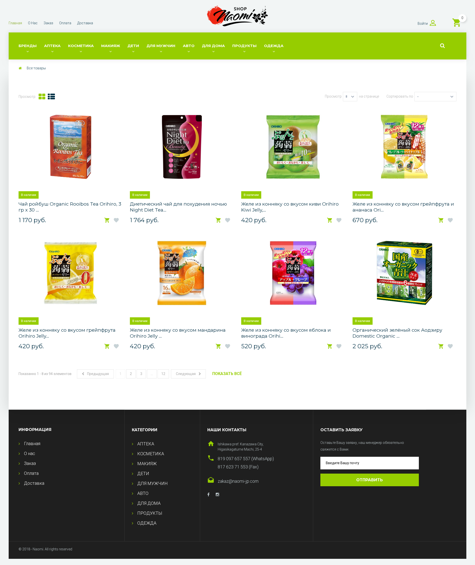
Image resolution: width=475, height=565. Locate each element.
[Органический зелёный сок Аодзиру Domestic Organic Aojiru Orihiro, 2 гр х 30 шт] (404, 273)
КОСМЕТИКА (81, 45)
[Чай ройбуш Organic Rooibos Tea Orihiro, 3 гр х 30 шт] (71, 147)
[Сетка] (42, 96)
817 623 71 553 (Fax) (238, 466)
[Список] (51, 96)
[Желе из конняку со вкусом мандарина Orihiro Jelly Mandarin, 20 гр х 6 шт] (181, 273)
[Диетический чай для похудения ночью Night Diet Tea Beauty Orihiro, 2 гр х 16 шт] (182, 147)
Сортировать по (399, 96)
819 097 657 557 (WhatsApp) (246, 458)
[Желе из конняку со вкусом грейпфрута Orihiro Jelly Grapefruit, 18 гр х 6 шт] (70, 273)
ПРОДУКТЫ (244, 45)
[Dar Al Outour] (208, 495)
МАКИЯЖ (110, 45)
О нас (33, 23)
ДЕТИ (133, 45)
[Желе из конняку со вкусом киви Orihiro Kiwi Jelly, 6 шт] (293, 147)
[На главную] (20, 68)
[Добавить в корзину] (107, 220)
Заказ (48, 23)
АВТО (188, 45)
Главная (15, 23)
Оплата (65, 23)
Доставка (85, 23)
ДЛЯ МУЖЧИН (160, 45)
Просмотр (333, 96)
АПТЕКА (52, 45)
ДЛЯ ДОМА (213, 45)
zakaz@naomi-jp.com (238, 481)
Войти (423, 24)
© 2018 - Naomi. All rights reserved (45, 549)
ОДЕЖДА (274, 45)
